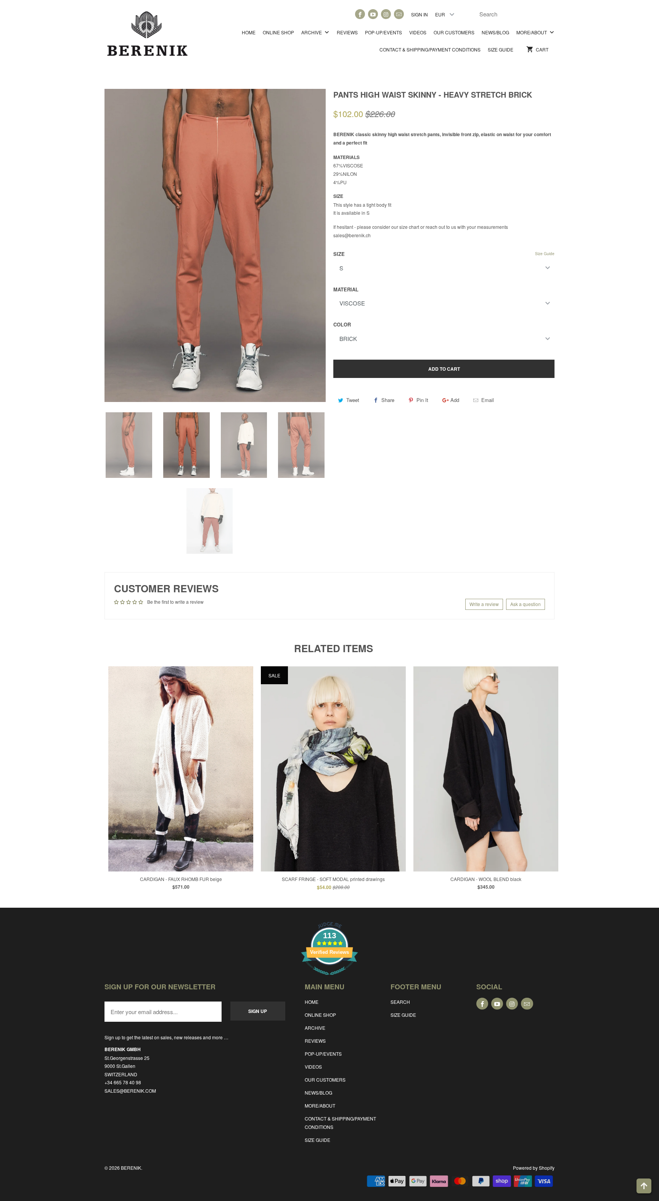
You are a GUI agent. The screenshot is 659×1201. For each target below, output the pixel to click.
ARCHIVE (312, 32)
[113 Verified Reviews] (329, 979)
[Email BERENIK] (399, 14)
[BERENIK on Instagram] (386, 14)
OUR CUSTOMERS (454, 32)
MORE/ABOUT (532, 32)
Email (487, 400)
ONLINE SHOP (278, 32)
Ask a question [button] (525, 604)
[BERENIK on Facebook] (360, 14)
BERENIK (131, 1167)
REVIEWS (347, 32)
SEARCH (400, 1001)
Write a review (484, 604)
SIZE (339, 253)
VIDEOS (417, 32)
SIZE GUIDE (500, 49)
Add (454, 400)
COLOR (342, 324)
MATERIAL (345, 289)
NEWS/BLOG (495, 32)
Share (387, 400)
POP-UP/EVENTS (383, 32)
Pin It (422, 400)
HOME (249, 32)
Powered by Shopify (534, 1167)
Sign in (419, 14)
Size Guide (545, 253)
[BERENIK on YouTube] (373, 14)
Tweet (352, 400)
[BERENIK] (147, 37)
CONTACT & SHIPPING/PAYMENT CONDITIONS (430, 49)
